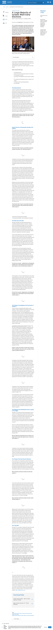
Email (6, 19)
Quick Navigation (16, 57)
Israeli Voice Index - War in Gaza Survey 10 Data (21, 599)
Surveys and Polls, (28, 613)
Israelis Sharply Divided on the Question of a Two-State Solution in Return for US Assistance (43, 32)
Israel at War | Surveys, (21, 613)
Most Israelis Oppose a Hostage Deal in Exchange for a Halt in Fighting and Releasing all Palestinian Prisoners (43, 23)
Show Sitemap (6, 623)
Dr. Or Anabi (31, 22)
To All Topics (16, 618)
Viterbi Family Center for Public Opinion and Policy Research (23, 615)
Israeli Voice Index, (15, 614)
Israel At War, (14, 613)
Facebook (6, 12)
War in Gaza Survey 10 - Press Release (21, 603)
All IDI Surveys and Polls (43, 16)
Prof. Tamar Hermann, (25, 22)
